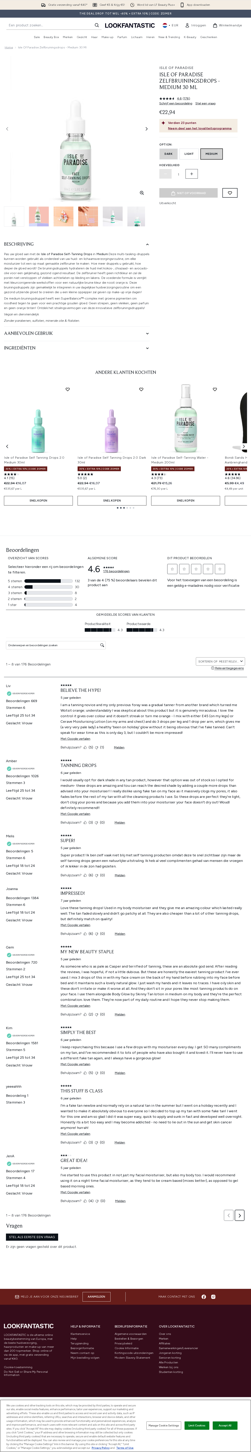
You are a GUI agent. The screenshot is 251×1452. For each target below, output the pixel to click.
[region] (125, 1426)
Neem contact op (82, 1353)
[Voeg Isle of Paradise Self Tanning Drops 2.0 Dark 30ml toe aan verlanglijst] (141, 389)
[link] (196, 25)
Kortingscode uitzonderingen (134, 1353)
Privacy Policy (101, 1447)
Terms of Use (125, 1447)
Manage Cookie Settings (164, 1425)
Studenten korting (171, 1372)
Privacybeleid (123, 1343)
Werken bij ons (169, 1367)
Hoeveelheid (169, 165)
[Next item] (244, 446)
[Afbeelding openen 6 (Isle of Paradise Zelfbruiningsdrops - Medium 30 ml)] (137, 216)
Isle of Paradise (176, 68)
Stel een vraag (205, 103)
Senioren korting (170, 1357)
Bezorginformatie (82, 1348)
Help (74, 1338)
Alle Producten (168, 1362)
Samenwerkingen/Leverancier (178, 1348)
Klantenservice (80, 1334)
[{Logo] (130, 25)
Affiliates (164, 1343)
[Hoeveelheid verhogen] (192, 174)
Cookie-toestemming (18, 1367)
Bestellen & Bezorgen (129, 1338)
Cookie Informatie (126, 1348)
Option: (166, 144)
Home (9, 47)
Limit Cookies (196, 1425)
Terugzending (79, 1343)
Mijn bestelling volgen (85, 1357)
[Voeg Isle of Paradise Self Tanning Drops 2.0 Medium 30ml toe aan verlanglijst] (67, 389)
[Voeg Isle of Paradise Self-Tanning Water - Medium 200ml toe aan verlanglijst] (215, 389)
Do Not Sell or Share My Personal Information (26, 1373)
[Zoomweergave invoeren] (142, 193)
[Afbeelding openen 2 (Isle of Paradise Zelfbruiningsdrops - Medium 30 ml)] (39, 216)
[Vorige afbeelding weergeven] (7, 129)
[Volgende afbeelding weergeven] (146, 129)
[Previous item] (7, 446)
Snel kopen (38, 500)
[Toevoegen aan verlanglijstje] (230, 193)
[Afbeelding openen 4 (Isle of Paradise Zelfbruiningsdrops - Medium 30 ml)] (88, 216)
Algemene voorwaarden (131, 1334)
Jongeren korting (170, 1353)
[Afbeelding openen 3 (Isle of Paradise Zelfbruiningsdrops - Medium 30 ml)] (63, 216)
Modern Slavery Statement (132, 1357)
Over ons (165, 1334)
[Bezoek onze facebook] (204, 1297)
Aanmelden (96, 1296)
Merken (163, 1338)
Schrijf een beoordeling (175, 103)
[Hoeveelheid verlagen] (165, 174)
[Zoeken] (96, 25)
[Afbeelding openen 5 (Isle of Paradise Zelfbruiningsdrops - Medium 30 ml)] (113, 216)
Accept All (225, 1425)
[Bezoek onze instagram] (213, 1297)
